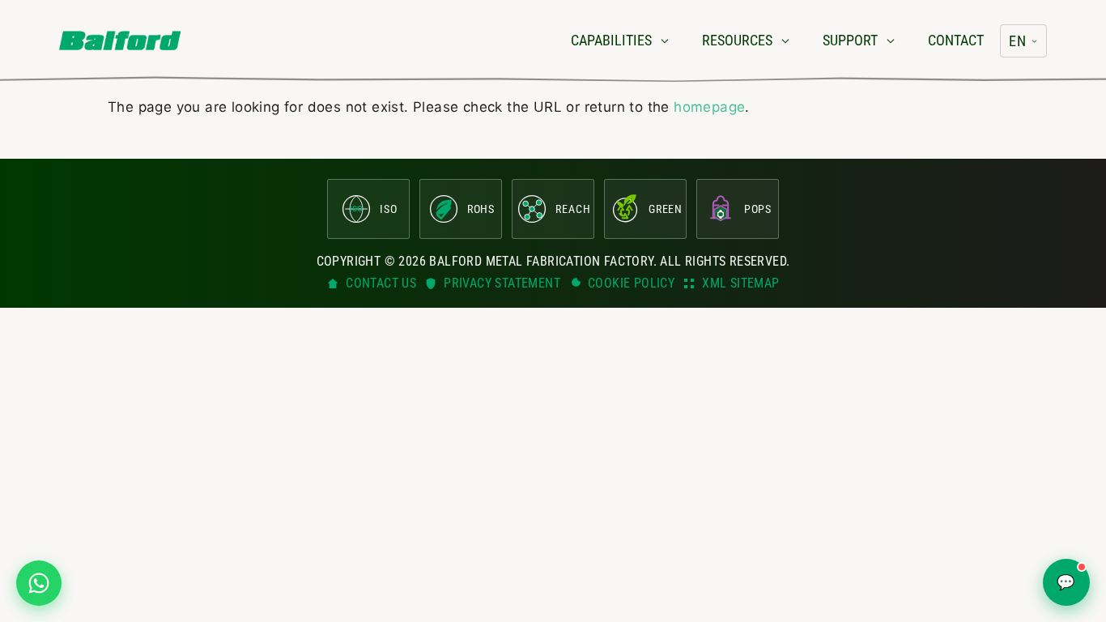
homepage (709, 107)
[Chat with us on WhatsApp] (39, 583)
